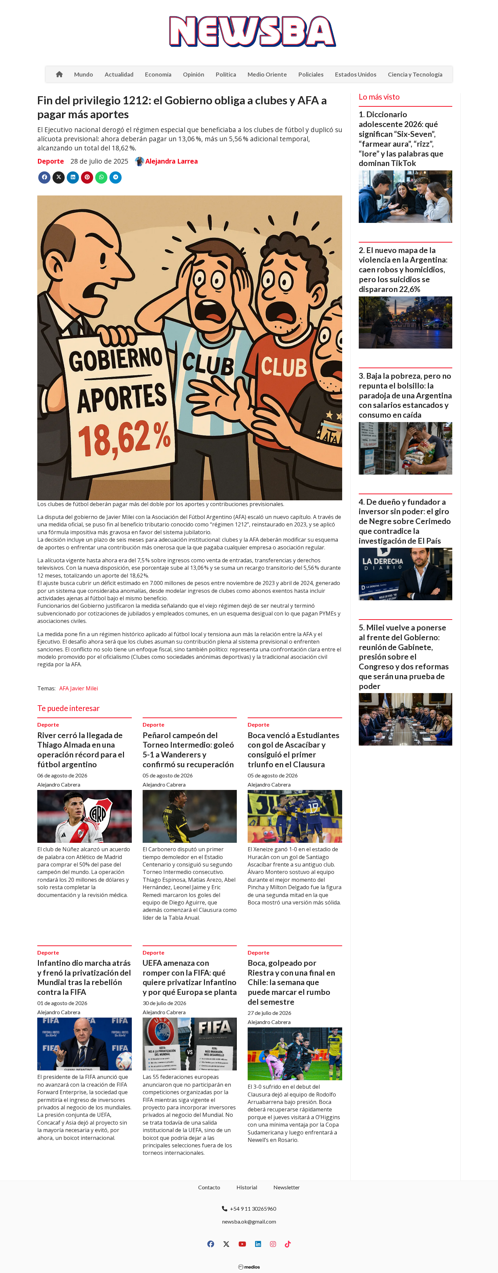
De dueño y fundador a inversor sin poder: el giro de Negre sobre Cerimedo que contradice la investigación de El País (405, 521)
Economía (158, 74)
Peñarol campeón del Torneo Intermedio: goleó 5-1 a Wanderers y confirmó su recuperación (188, 749)
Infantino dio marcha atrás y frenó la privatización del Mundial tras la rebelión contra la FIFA (84, 977)
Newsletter (286, 1187)
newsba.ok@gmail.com (249, 1221)
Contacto (209, 1187)
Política (226, 74)
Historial (246, 1187)
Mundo (83, 74)
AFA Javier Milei (78, 688)
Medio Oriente (267, 74)
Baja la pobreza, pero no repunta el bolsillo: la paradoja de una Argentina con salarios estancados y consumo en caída (405, 395)
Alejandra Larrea (171, 161)
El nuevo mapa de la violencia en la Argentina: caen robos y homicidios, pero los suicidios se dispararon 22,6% (403, 269)
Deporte (50, 161)
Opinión (193, 74)
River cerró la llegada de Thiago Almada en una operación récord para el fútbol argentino (81, 749)
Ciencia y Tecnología (415, 74)
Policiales (311, 74)
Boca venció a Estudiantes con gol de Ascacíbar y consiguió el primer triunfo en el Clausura (293, 749)
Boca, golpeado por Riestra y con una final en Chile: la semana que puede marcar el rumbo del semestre (291, 982)
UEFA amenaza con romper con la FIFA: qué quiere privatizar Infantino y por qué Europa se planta (190, 977)
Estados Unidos (355, 74)
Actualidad (119, 74)
